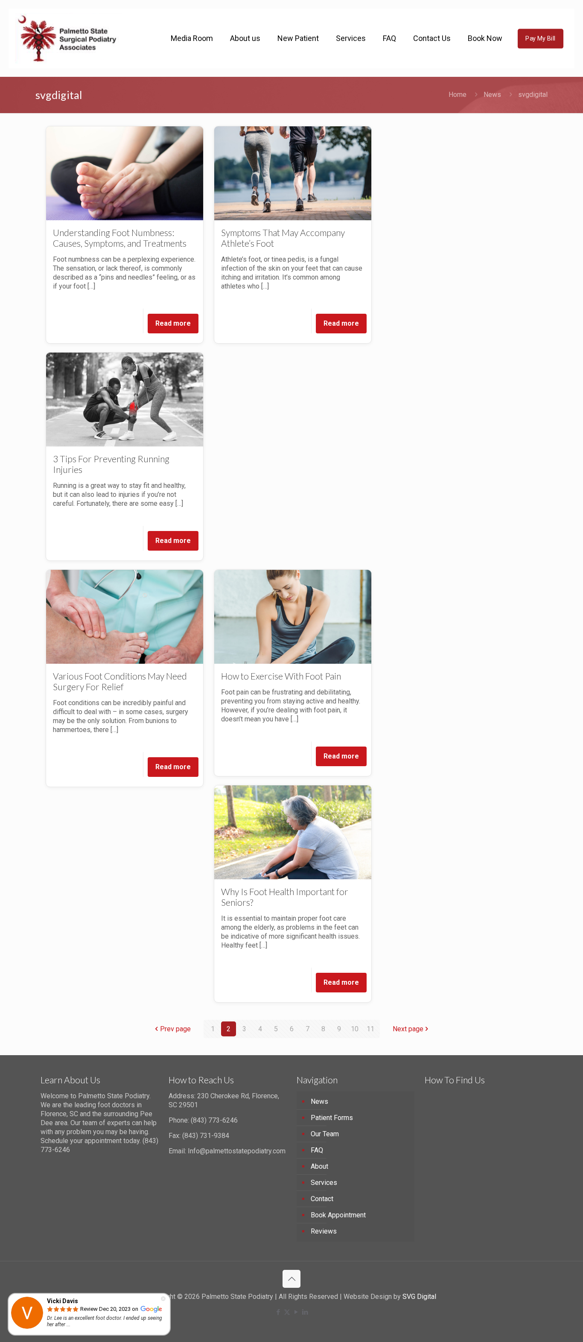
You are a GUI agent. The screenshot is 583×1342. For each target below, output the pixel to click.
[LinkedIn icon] (305, 1312)
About (319, 1166)
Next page (408, 1029)
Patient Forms (332, 1118)
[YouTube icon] (296, 1312)
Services (324, 1183)
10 (355, 1029)
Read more (173, 323)
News (492, 94)
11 (370, 1029)
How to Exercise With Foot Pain (282, 676)
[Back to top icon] (291, 1279)
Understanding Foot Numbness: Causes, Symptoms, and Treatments (120, 237)
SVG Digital (419, 1296)
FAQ (317, 1150)
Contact (322, 1199)
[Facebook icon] (278, 1312)
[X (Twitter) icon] (287, 1312)
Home (457, 94)
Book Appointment (338, 1215)
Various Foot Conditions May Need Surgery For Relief (120, 681)
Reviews (324, 1231)
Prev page (175, 1029)
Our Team (325, 1134)
